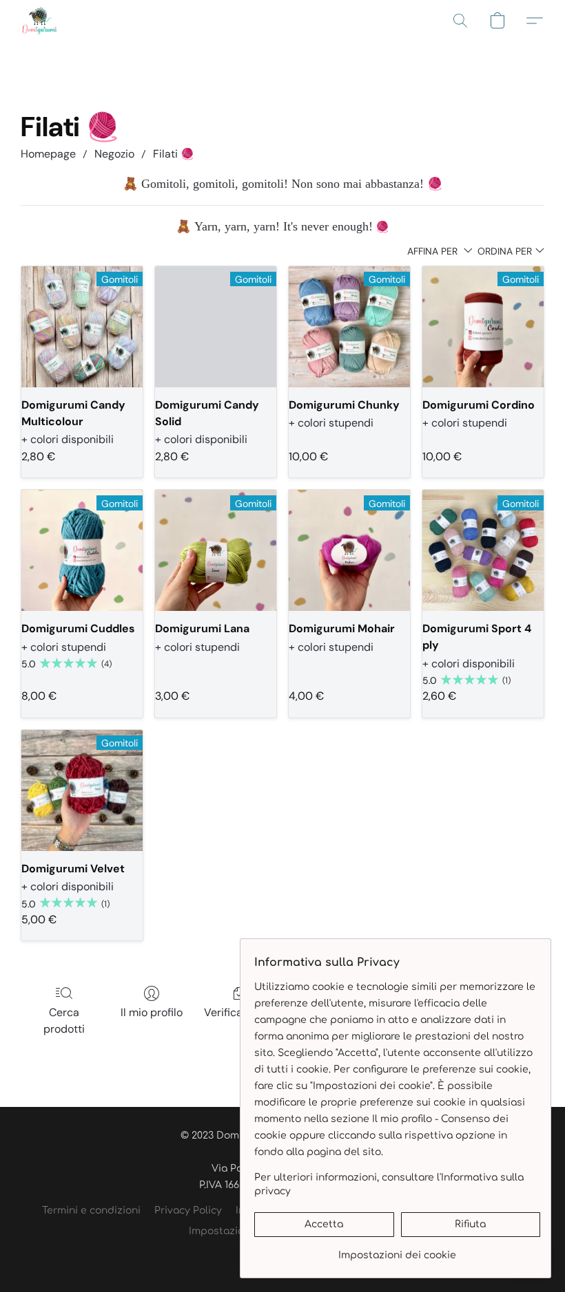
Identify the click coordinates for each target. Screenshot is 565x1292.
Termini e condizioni (91, 1210)
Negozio (114, 154)
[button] (39, 20)
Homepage (48, 154)
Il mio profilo (152, 1012)
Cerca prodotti (64, 1020)
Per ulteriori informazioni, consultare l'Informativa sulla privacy (389, 1184)
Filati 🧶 (173, 154)
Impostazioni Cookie (239, 1231)
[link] (397, 1250)
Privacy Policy (188, 1210)
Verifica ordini (239, 1012)
